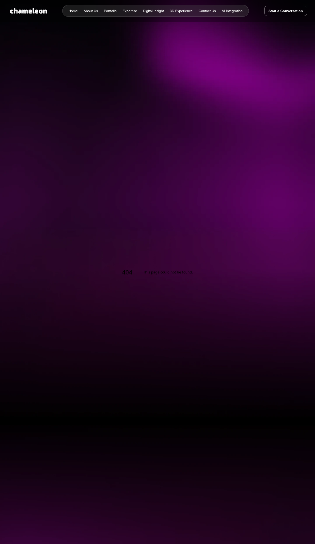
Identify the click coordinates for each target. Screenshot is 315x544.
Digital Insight (153, 11)
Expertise (130, 11)
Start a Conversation (285, 11)
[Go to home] (27, 10)
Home (73, 11)
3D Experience (181, 11)
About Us (91, 11)
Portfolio (110, 11)
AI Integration (232, 11)
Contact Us (207, 11)
